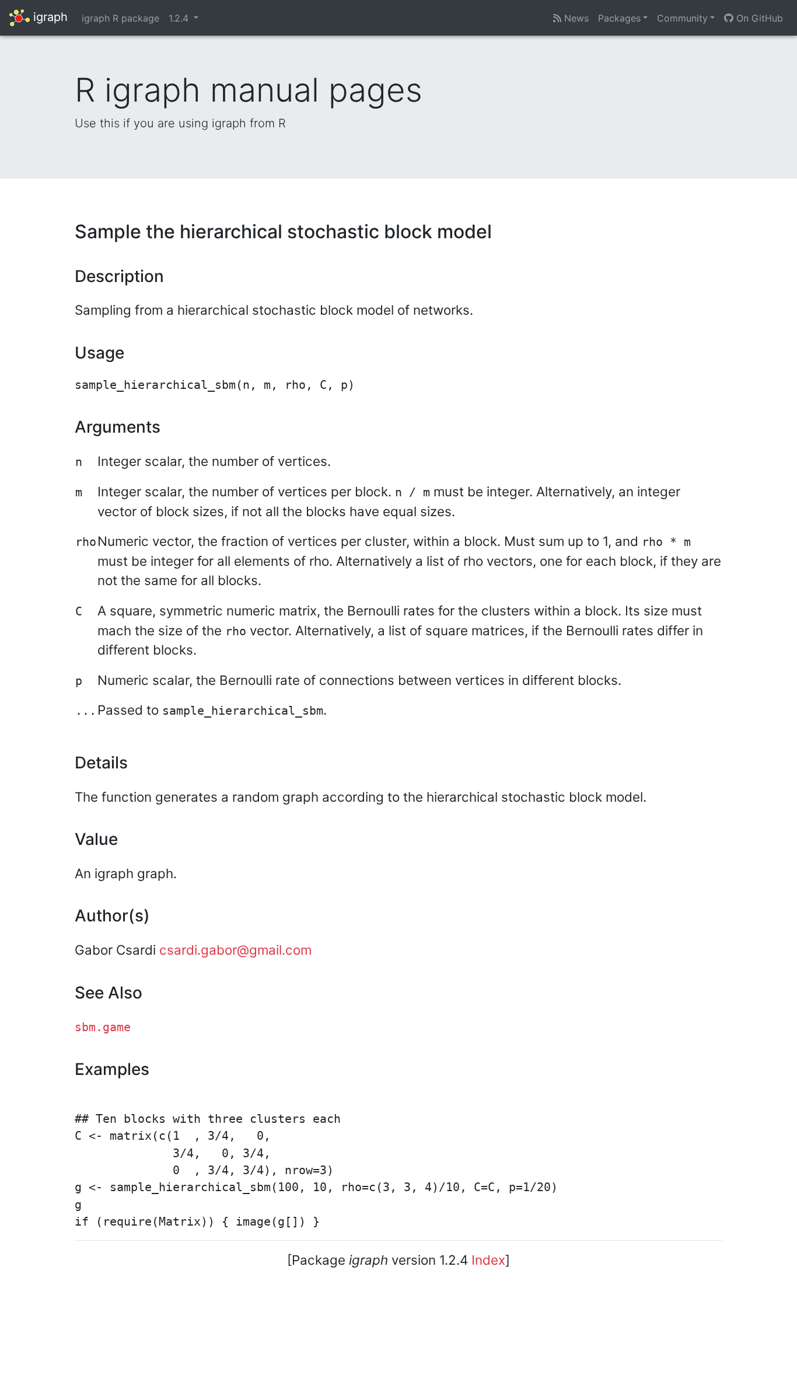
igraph (49, 17)
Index (488, 1260)
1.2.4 (180, 18)
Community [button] (682, 18)
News (575, 18)
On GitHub (758, 18)
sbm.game (103, 1027)
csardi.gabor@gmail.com (235, 950)
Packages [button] (619, 18)
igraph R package (120, 18)
